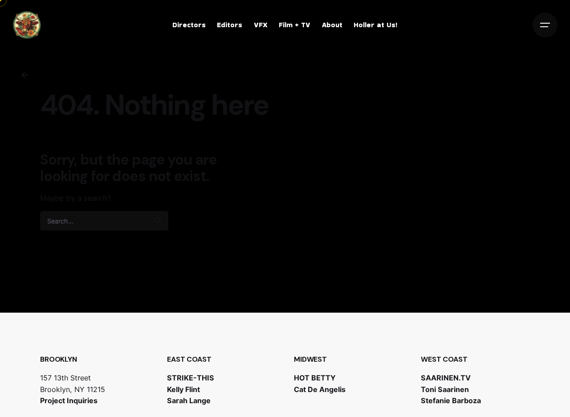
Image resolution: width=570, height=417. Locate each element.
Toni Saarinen (445, 389)
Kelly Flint (183, 389)
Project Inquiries (69, 400)
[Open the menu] (545, 24)
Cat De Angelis (320, 389)
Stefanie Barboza (451, 400)
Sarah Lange (189, 400)
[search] (158, 221)
